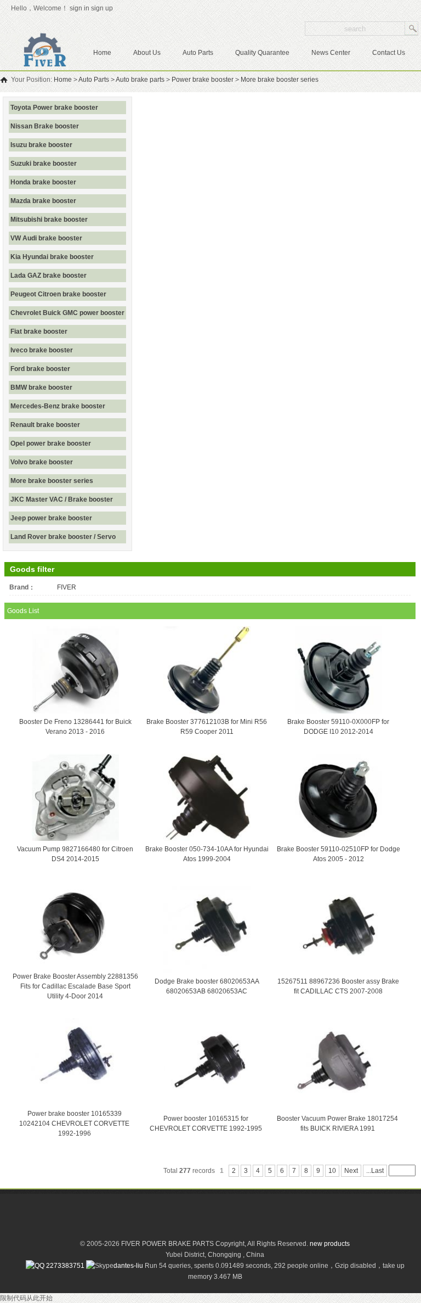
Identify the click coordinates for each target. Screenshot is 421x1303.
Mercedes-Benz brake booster (57, 406)
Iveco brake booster (41, 350)
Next (351, 1171)
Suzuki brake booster (43, 163)
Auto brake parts (140, 79)
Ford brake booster (40, 369)
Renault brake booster (45, 425)
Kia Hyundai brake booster (52, 257)
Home (102, 53)
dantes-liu (128, 1266)
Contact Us (388, 53)
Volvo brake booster (41, 462)
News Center (330, 53)
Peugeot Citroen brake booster (58, 294)
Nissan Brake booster (44, 126)
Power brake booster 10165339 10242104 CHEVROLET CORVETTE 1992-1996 (74, 1123)
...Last (375, 1171)
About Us (147, 53)
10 (332, 1171)
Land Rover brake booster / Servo (63, 537)
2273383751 (64, 1266)
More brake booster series (279, 79)
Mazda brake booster (43, 201)
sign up (103, 8)
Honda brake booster (43, 182)
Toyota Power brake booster (54, 107)
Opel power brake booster (50, 443)
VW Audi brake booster (46, 238)
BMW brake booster (41, 387)
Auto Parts (198, 53)
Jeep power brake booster (51, 518)
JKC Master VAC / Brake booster (61, 499)
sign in (79, 8)
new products (330, 1244)
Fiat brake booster (38, 331)
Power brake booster (203, 79)
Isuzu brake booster (41, 145)
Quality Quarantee (262, 53)
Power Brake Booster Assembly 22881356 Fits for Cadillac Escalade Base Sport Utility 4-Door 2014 (75, 986)
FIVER (66, 587)
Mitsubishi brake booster (49, 219)
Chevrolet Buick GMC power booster (67, 313)
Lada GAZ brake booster (48, 275)
